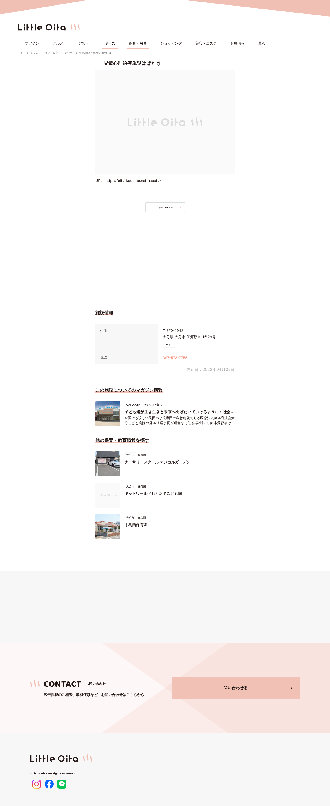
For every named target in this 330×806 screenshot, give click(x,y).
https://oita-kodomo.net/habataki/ (135, 180)
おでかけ (84, 43)
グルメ (58, 43)
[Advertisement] (165, 259)
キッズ (110, 43)
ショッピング (171, 43)
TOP (21, 52)
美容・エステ (206, 43)
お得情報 (237, 43)
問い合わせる (236, 687)
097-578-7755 (175, 357)
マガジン (32, 43)
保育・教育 (138, 43)
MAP (169, 345)
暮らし (263, 43)
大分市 (68, 52)
